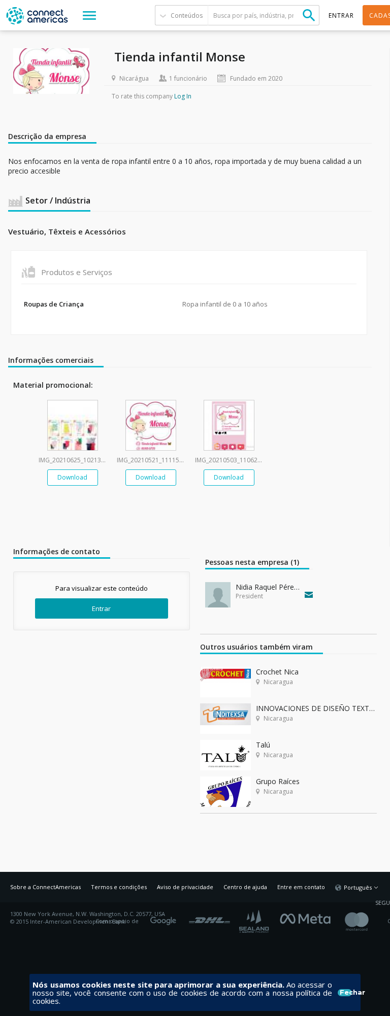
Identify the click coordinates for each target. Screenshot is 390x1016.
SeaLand (255, 921)
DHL (209, 917)
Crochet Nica (277, 671)
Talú (263, 745)
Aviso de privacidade (185, 887)
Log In (182, 96)
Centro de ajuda (245, 887)
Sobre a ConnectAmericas (45, 887)
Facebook (308, 917)
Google (165, 917)
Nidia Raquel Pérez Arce (268, 587)
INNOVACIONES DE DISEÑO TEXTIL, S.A (316, 708)
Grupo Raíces (278, 781)
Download (72, 477)
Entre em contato (301, 887)
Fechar (346, 992)
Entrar (101, 608)
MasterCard (365, 921)
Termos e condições (119, 887)
